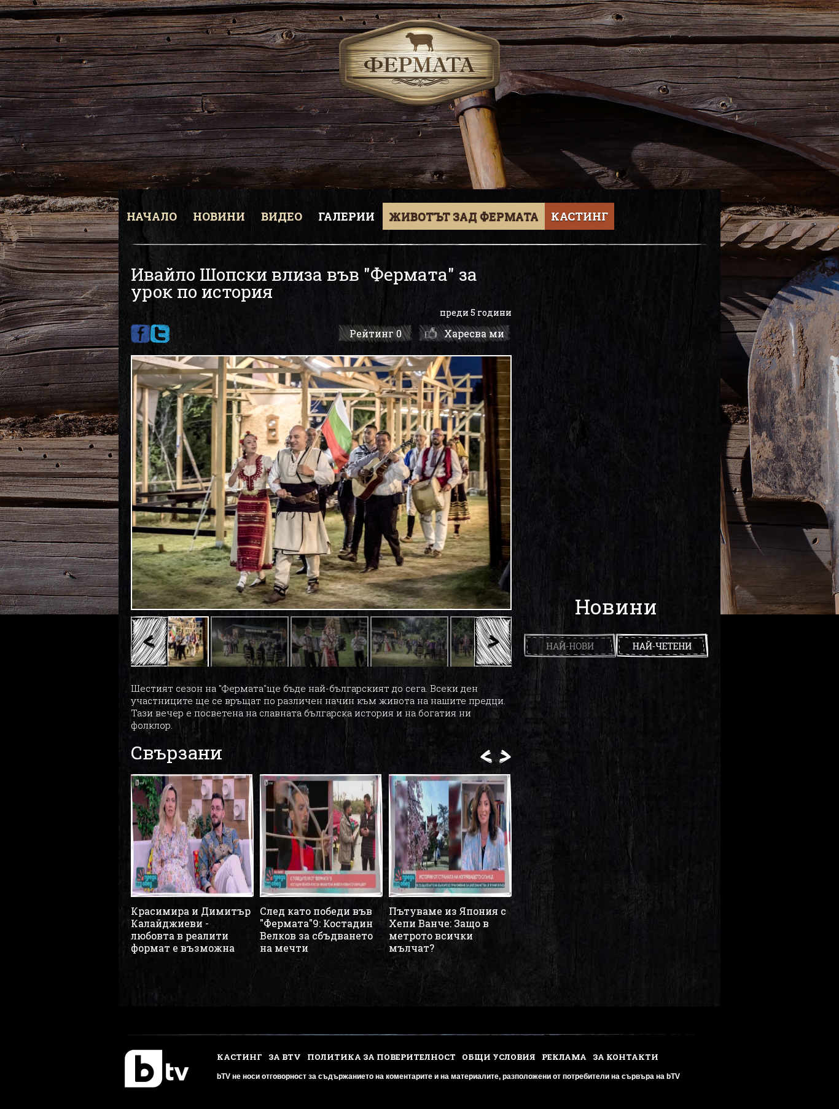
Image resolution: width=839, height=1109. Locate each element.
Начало (152, 216)
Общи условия (499, 1056)
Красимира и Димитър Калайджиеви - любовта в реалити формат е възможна (191, 929)
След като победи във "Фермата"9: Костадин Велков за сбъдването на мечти (316, 929)
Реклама (564, 1056)
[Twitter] (160, 333)
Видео (281, 216)
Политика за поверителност (381, 1056)
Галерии (346, 216)
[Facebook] (140, 333)
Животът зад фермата (464, 216)
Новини (219, 216)
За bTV (284, 1056)
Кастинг (579, 216)
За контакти (625, 1056)
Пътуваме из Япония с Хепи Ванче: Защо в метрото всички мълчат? (447, 929)
